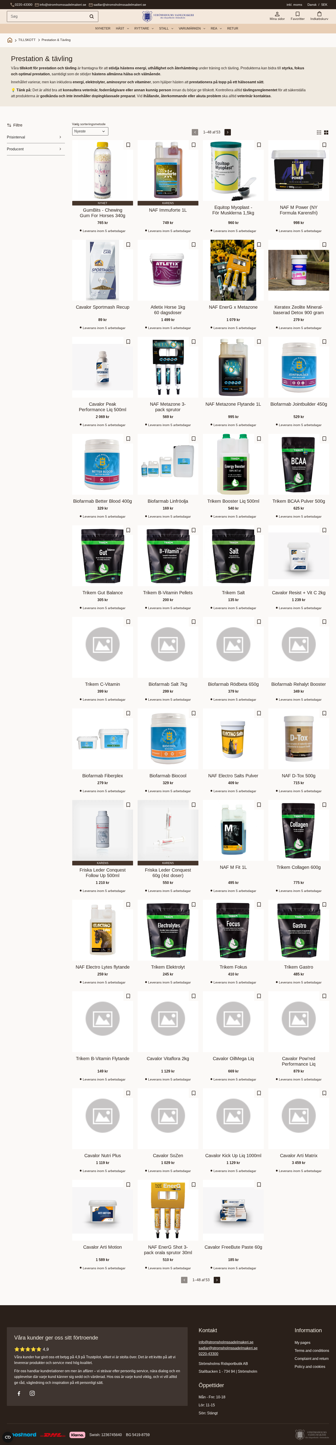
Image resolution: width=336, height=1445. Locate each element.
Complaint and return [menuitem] (312, 1359)
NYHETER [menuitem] (102, 28)
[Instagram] (32, 1393)
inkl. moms (294, 4)
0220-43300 (23, 4)
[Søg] (91, 16)
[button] (297, 16)
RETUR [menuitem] (232, 28)
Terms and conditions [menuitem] (312, 1351)
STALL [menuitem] (164, 28)
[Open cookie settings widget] (7, 1437)
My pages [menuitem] (302, 1343)
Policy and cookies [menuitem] (310, 1367)
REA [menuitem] (214, 28)
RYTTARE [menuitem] (141, 28)
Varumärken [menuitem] (190, 28)
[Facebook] (19, 1393)
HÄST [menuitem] (120, 28)
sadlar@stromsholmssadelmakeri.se (119, 4)
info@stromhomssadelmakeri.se (63, 4)
